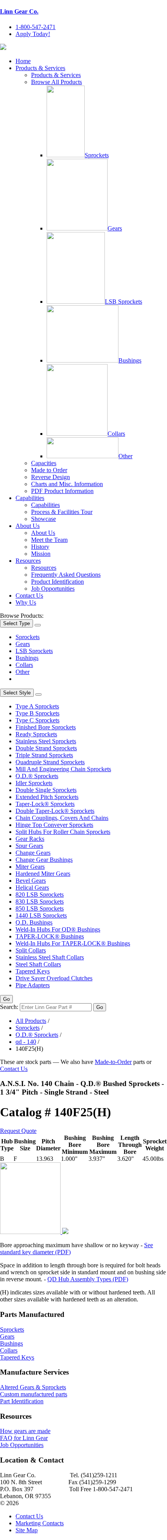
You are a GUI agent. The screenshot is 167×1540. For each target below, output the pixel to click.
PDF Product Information (62, 491)
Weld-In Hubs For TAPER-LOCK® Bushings (73, 943)
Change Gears (33, 852)
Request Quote (18, 1131)
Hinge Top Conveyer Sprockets (54, 825)
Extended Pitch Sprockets (47, 797)
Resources (28, 560)
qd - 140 (26, 1041)
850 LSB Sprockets (40, 908)
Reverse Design (50, 477)
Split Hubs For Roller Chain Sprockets (63, 831)
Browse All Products (56, 82)
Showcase (43, 519)
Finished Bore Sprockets (46, 727)
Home (23, 61)
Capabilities (30, 498)
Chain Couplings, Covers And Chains (62, 818)
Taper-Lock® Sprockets (45, 804)
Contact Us (29, 595)
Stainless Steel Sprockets (46, 741)
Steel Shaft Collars (38, 964)
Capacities (43, 463)
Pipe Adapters (33, 985)
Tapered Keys (33, 971)
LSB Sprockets (123, 301)
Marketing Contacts (40, 1523)
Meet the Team (49, 539)
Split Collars (31, 950)
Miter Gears (30, 866)
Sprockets (97, 155)
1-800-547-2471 (36, 27)
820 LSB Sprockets (40, 894)
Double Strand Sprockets (46, 748)
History (40, 546)
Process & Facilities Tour (61, 512)
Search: (9, 1007)
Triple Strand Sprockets (44, 755)
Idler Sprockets (34, 783)
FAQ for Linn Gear (24, 1438)
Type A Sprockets (37, 706)
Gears (115, 228)
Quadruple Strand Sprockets (50, 762)
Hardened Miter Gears (43, 873)
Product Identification (57, 581)
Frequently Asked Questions (66, 574)
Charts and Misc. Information (67, 484)
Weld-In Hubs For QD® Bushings (58, 929)
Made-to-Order (113, 1062)
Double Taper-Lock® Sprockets (55, 811)
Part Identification (21, 1401)
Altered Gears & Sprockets (33, 1387)
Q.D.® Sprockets (37, 776)
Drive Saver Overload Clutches (54, 978)
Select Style (17, 693)
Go (6, 999)
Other (125, 456)
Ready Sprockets (36, 734)
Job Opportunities (53, 588)
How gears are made (25, 1431)
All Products (31, 1021)
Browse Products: (21, 615)
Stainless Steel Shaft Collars (50, 957)
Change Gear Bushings (44, 859)
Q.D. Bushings (34, 922)
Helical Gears (32, 887)
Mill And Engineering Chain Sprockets (63, 769)
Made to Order (49, 470)
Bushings (129, 360)
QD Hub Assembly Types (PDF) (87, 1279)
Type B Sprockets (37, 713)
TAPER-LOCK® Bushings (50, 936)
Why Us (26, 602)
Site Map (27, 1530)
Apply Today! (33, 34)
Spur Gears (29, 845)
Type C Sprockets (37, 720)
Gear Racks (30, 838)
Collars (116, 433)
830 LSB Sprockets (40, 901)
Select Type (16, 623)
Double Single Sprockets (46, 790)
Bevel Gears (31, 880)
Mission (40, 553)
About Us (28, 525)
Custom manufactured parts (33, 1394)
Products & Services (40, 68)
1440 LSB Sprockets (41, 915)
